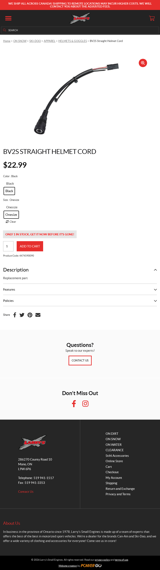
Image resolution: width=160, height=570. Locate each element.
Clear (13, 221)
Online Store (114, 461)
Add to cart (30, 246)
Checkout (112, 472)
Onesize (12, 207)
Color (6, 176)
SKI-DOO (35, 41)
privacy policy (102, 559)
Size (5, 200)
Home (6, 41)
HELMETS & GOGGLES (72, 41)
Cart (109, 466)
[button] (8, 18)
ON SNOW (19, 41)
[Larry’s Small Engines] (80, 18)
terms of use (121, 559)
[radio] (9, 191)
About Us (11, 523)
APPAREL (49, 41)
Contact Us (80, 360)
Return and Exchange (120, 488)
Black (10, 183)
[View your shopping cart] (151, 18)
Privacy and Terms (118, 494)
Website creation (68, 565)
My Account (114, 477)
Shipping (111, 483)
